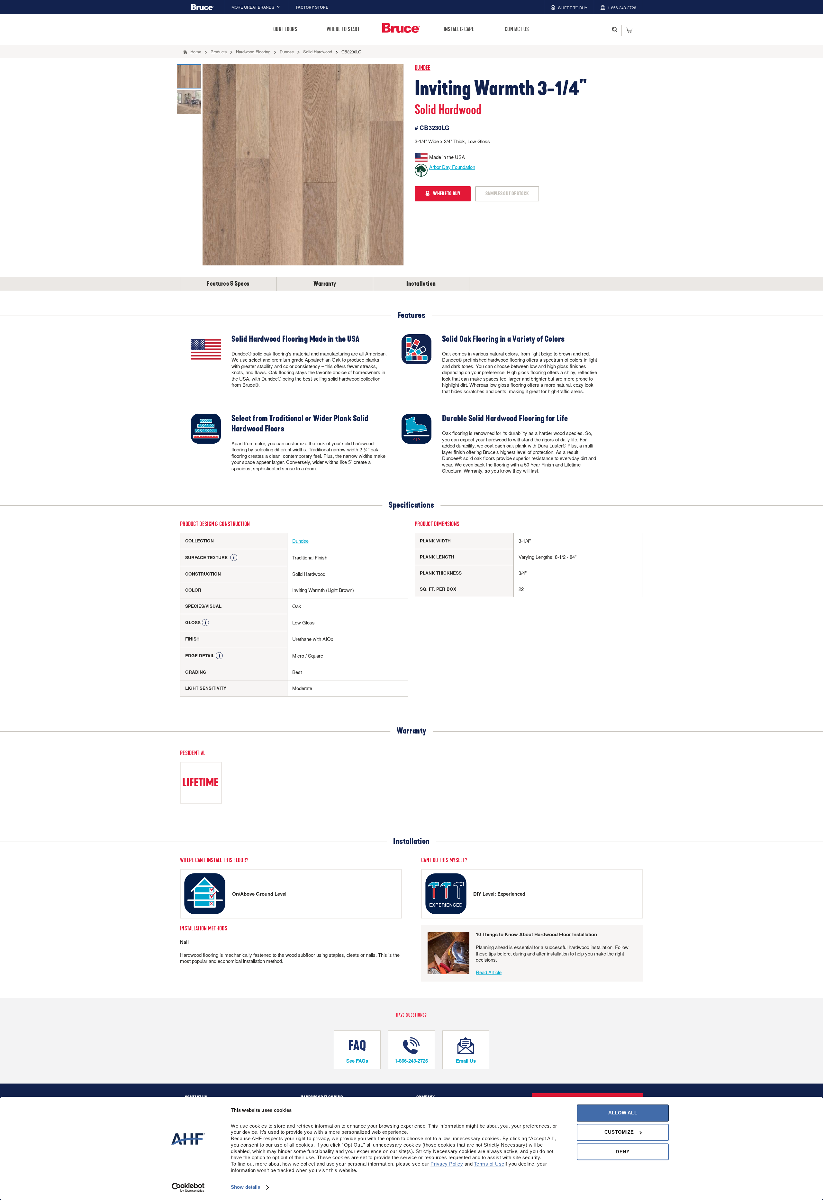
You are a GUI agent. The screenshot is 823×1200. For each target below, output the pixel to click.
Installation (421, 284)
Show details (245, 1187)
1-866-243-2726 (411, 1060)
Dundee (422, 68)
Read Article (489, 972)
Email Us (466, 1060)
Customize (619, 1132)
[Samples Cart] (629, 29)
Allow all (622, 1112)
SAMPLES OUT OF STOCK (507, 193)
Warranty (324, 284)
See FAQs (357, 1060)
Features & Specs (228, 284)
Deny (622, 1151)
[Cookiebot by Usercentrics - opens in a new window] (188, 1187)
